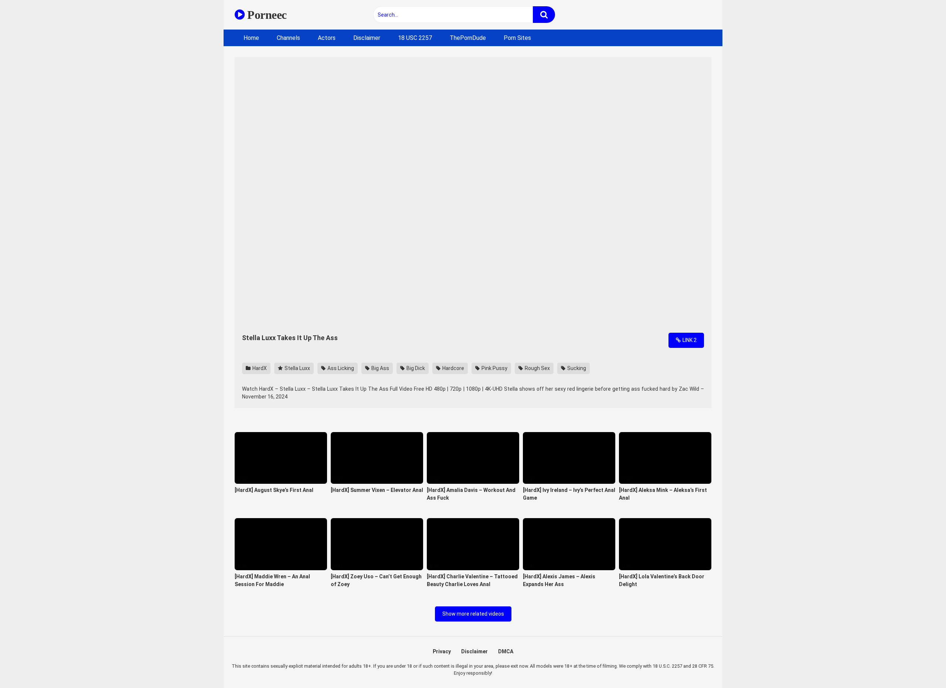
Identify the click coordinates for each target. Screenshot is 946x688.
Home (251, 37)
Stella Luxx (296, 368)
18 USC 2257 (415, 37)
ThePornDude (468, 37)
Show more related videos (473, 614)
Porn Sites (517, 37)
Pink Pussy (493, 368)
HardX (259, 368)
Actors (327, 37)
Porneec (266, 14)
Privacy (442, 651)
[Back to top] (921, 665)
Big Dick (415, 368)
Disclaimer (366, 37)
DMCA (505, 651)
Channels (288, 37)
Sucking (576, 368)
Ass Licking (340, 368)
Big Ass (379, 368)
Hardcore (452, 368)
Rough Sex (537, 368)
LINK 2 (689, 340)
